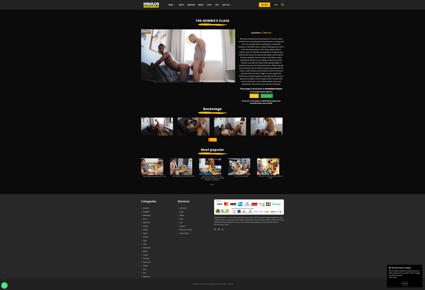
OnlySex (146, 258)
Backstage (146, 215)
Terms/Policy (184, 233)
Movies (146, 237)
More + (212, 140)
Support (182, 226)
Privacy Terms (393, 277)
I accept (404, 283)
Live (181, 222)
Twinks (145, 255)
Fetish (145, 233)
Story (145, 219)
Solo (144, 269)
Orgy (145, 240)
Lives (145, 244)
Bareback (146, 212)
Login (255, 96)
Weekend (146, 276)
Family (145, 230)
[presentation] (286, 170)
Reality (145, 266)
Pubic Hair (146, 262)
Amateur (146, 208)
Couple (145, 226)
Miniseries (147, 248)
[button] (211, 184)
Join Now (267, 96)
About (182, 215)
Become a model (186, 230)
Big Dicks (146, 222)
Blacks (145, 251)
